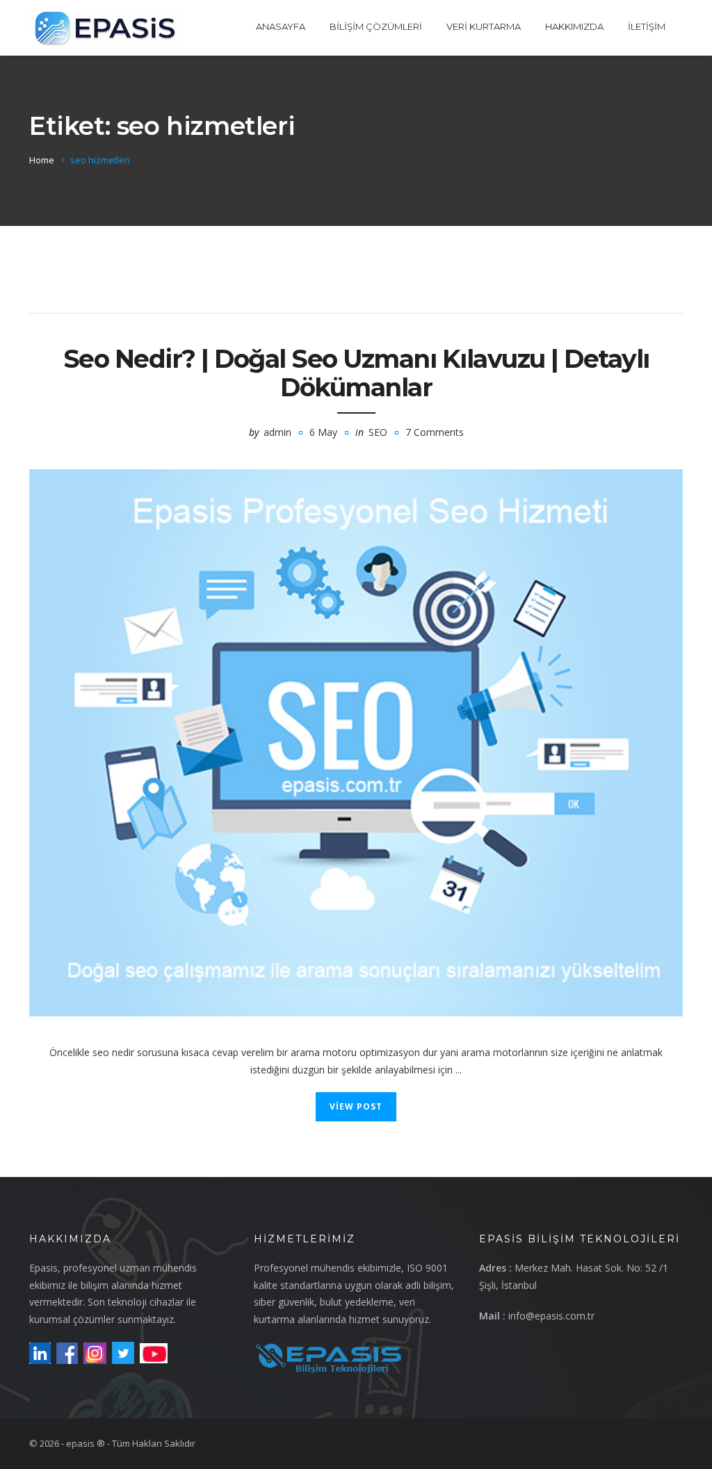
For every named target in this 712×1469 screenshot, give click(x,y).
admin (277, 432)
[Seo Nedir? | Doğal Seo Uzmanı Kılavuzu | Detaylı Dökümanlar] (356, 742)
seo (378, 432)
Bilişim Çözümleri (376, 26)
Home (41, 160)
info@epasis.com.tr (551, 1315)
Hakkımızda (574, 26)
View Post (356, 1106)
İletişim (646, 26)
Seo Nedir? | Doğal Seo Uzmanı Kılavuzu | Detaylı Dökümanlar (356, 373)
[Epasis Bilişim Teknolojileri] (105, 27)
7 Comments (434, 432)
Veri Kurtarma (483, 26)
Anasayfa (280, 26)
